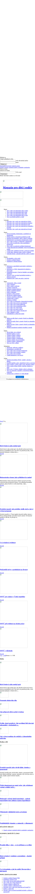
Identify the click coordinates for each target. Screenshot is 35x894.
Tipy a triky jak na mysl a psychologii (17, 303)
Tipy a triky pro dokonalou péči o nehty (17, 210)
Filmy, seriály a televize (13, 286)
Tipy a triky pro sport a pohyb (15, 309)
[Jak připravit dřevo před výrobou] (4, 708)
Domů (1, 421)
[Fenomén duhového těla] (4, 697)
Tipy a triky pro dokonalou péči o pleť (17, 212)
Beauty (5, 209)
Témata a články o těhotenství (15, 341)
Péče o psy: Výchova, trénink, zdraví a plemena (19, 369)
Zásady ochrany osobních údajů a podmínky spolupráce (15, 167)
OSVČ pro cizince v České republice (12, 597)
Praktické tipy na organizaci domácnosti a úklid (19, 240)
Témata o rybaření (12, 300)
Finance (5, 257)
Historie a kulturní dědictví (14, 289)
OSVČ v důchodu (6, 651)
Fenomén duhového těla (8, 700)
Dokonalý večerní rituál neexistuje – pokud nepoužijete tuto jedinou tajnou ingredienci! (15, 799)
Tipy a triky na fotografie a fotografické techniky (20, 301)
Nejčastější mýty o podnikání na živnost (14, 569)
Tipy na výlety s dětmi (13, 343)
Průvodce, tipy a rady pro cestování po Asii (18, 224)
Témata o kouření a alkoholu (14, 296)
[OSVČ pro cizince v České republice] (14, 593)
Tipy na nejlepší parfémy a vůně (15, 217)
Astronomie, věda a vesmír (14, 283)
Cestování (6, 220)
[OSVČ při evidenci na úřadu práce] (14, 620)
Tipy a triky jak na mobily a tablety (16, 352)
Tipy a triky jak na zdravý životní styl (17, 310)
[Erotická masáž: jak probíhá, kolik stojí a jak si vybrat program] (14, 505)
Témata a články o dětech (13, 335)
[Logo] (11, 198)
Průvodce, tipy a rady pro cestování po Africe (19, 221)
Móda (5, 316)
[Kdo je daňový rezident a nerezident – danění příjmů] (4, 852)
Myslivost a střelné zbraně (14, 295)
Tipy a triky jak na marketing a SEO (16, 306)
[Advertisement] (17, 398)
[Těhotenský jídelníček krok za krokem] (4, 808)
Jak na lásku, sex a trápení (14, 332)
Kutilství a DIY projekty (13, 293)
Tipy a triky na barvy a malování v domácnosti (19, 241)
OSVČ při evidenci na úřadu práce (12, 624)
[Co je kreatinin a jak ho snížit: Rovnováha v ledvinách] (4, 866)
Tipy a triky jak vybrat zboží (14, 307)
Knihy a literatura (11, 292)
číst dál (2, 453)
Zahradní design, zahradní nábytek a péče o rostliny (20, 253)
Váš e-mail (18, 172)
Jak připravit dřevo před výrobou (12, 712)
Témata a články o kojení (13, 336)
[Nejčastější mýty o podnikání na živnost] (14, 566)
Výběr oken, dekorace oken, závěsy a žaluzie (19, 252)
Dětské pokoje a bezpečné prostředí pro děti (18, 237)
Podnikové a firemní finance (14, 261)
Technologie (7, 346)
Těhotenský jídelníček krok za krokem (13, 812)
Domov (5, 232)
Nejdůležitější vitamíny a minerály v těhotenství (16, 823)
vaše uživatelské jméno (22, 160)
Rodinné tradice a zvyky (13, 333)
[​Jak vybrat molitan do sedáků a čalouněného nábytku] (4, 733)
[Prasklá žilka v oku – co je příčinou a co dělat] (3, 841)
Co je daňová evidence (8, 542)
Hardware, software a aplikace (15, 347)
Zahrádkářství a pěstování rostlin (15, 313)
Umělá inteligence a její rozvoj (15, 355)
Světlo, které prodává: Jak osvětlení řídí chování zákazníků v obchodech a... (17, 724)
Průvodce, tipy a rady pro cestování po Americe (19, 223)
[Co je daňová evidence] (14, 539)
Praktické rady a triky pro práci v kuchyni (18, 278)
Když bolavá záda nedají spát (10, 446)
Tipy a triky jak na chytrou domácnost (17, 350)
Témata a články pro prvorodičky (16, 340)
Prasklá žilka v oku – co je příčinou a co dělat (16, 845)
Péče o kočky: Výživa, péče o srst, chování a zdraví (20, 364)
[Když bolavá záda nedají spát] (14, 442)
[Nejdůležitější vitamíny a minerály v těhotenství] (4, 820)
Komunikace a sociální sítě (14, 349)
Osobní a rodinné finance (13, 260)
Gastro (5, 264)
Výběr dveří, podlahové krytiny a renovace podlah (20, 250)
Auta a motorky (11, 284)
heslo (17, 162)
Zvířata (5, 358)
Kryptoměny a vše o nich (13, 258)
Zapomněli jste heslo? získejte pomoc (10, 166)
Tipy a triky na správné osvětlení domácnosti (19, 246)
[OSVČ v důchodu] (14, 647)
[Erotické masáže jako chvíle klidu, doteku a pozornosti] (14, 764)
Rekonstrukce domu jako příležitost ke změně (16, 477)
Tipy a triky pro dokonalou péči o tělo (17, 213)
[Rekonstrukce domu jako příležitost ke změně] (14, 474)
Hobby (5, 281)
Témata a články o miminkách (15, 338)
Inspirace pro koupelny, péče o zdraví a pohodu (19, 238)
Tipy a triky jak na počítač (14, 353)
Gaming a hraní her (12, 287)
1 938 (4, 655)
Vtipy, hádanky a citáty (13, 312)
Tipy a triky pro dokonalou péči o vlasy (17, 215)
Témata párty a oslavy (13, 298)
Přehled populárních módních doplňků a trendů (19, 327)
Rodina (5, 330)
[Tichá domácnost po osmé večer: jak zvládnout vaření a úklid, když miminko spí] (4, 782)
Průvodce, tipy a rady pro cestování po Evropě (19, 229)
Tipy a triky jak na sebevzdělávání (16, 304)
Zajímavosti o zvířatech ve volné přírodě (17, 373)
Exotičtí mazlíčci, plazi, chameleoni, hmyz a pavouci (21, 363)
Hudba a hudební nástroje (14, 290)
